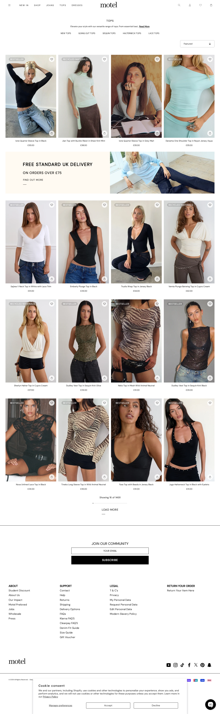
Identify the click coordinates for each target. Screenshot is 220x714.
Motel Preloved (18, 604)
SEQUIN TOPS (109, 33)
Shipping (65, 604)
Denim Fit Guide (69, 628)
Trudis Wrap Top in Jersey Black (136, 286)
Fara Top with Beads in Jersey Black (136, 484)
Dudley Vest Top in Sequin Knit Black (189, 385)
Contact (65, 590)
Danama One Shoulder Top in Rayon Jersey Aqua (189, 140)
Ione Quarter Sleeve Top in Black (30, 140)
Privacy (114, 595)
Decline (156, 705)
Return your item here (180, 590)
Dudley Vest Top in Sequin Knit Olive (83, 385)
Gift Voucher (67, 637)
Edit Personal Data (121, 609)
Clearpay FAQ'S (69, 623)
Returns (64, 600)
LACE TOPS (153, 33)
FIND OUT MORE (33, 179)
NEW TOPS (66, 33)
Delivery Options (70, 609)
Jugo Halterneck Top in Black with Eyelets (189, 484)
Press (12, 618)
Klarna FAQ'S (67, 618)
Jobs (11, 609)
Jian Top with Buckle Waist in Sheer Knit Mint (83, 140)
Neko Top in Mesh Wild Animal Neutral (136, 385)
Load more (110, 509)
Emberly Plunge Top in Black (83, 286)
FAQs (63, 614)
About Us (14, 595)
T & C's (114, 590)
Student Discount (19, 590)
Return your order (181, 586)
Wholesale (15, 614)
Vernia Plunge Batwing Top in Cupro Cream (189, 286)
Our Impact (15, 600)
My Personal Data (120, 600)
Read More (144, 26)
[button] (51, 59)
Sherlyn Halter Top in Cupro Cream (31, 385)
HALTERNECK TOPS (132, 33)
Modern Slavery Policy (123, 614)
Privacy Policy (50, 696)
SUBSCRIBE (110, 560)
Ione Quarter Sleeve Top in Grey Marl (136, 140)
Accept (108, 705)
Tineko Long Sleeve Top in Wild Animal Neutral (83, 484)
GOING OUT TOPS (86, 33)
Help (62, 595)
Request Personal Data (123, 604)
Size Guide (66, 632)
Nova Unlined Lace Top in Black (31, 484)
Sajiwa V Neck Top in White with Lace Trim (31, 286)
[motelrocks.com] (108, 5)
